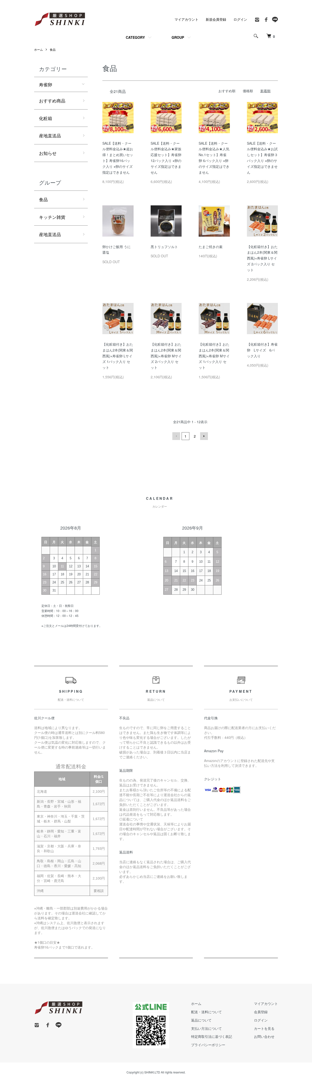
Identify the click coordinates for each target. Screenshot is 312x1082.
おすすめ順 (226, 90)
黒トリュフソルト (164, 246)
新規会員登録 (216, 19)
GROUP (178, 37)
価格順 (248, 90)
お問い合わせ (264, 1036)
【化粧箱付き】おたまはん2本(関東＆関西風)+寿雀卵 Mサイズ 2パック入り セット (166, 356)
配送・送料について (206, 1011)
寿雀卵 (45, 84)
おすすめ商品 (52, 100)
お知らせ (48, 153)
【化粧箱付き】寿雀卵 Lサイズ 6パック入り (262, 350)
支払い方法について (206, 1028)
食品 (53, 49)
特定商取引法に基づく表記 (211, 1036)
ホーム (38, 49)
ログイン (240, 19)
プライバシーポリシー (208, 1044)
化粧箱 (45, 118)
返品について (201, 1020)
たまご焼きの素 (211, 246)
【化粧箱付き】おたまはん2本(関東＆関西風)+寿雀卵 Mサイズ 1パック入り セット (214, 356)
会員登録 (261, 1011)
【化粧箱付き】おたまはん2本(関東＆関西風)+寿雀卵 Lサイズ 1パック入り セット (117, 356)
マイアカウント (186, 19)
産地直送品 (50, 135)
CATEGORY (135, 37)
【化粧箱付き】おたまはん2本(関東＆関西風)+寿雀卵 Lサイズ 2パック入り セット (262, 258)
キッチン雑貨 (52, 217)
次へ (204, 436)
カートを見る (264, 1028)
